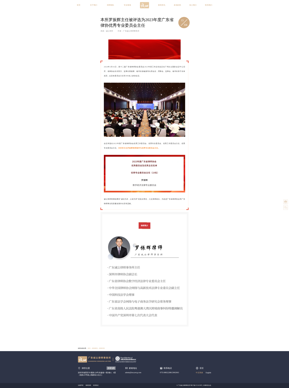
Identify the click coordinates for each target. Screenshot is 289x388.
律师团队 (110, 5)
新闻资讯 (161, 5)
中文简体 (199, 373)
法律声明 (80, 385)
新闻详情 (102, 348)
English (208, 373)
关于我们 (93, 5)
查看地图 (111, 368)
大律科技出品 (207, 385)
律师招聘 (88, 385)
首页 (78, 5)
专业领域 (127, 5)
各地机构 (177, 5)
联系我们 (208, 5)
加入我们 (193, 5)
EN (273, 5)
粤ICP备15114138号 (196, 385)
